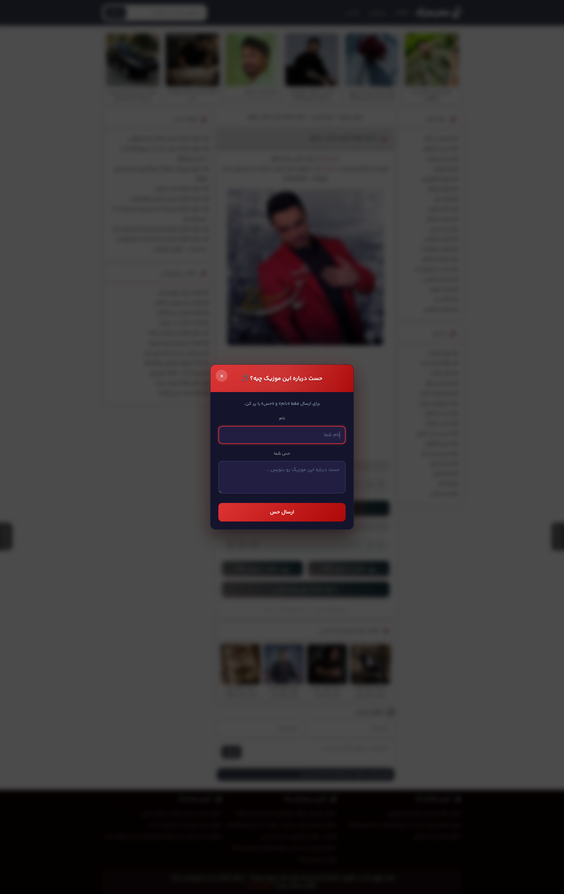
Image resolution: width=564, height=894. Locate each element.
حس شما (282, 453)
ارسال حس (282, 512)
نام (282, 418)
